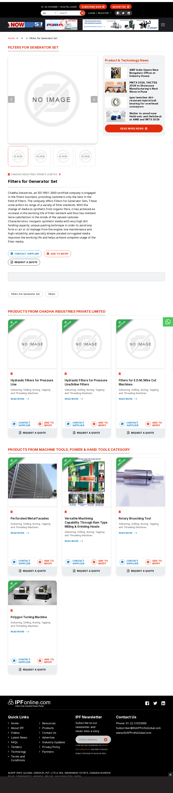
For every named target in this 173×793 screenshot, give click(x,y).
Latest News (19, 737)
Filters (51, 294)
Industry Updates (53, 742)
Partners (48, 752)
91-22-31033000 (49, 6)
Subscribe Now (91, 6)
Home (11, 38)
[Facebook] (118, 13)
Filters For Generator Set (25, 294)
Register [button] (103, 13)
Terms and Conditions (18, 758)
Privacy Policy (51, 747)
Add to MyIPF (59, 253)
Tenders (16, 747)
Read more (18, 398)
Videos (15, 733)
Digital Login (68, 6)
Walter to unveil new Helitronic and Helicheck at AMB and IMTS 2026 (145, 116)
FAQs (14, 742)
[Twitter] (123, 13)
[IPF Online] (25, 24)
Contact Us (49, 733)
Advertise (119, 6)
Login (91, 13)
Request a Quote (25, 262)
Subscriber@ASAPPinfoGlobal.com (138, 728)
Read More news (132, 128)
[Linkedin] (129, 13)
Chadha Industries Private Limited (33, 174)
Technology (18, 752)
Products (48, 728)
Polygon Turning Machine (29, 617)
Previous (11, 99)
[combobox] (49, 13)
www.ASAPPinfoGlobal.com (133, 733)
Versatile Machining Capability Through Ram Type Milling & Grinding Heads (86, 522)
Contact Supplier (26, 253)
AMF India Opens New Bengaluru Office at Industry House (143, 73)
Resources (49, 723)
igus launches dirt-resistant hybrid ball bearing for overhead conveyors (143, 102)
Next (94, 99)
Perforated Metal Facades (30, 518)
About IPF (17, 728)
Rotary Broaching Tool (135, 518)
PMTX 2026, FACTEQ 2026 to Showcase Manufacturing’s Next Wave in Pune (143, 87)
